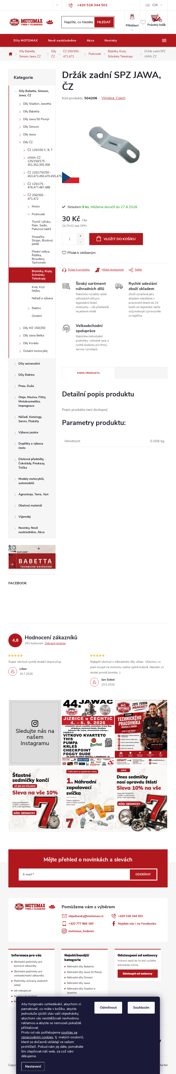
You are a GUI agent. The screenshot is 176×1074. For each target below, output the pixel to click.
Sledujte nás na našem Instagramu (35, 737)
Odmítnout (108, 1007)
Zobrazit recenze (55, 643)
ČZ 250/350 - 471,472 (36, 197)
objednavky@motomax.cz (85, 916)
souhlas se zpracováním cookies (49, 1035)
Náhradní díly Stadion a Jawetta (81, 990)
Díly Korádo (31, 343)
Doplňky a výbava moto (30, 446)
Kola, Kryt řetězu (38, 289)
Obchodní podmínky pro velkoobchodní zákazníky (29, 973)
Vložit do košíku (120, 239)
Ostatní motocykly (35, 351)
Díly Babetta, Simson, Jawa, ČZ (34, 93)
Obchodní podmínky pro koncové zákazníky (28, 963)
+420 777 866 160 (80, 924)
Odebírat (143, 874)
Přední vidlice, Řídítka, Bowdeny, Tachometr (41, 257)
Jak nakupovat (22, 990)
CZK (155, 5)
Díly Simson (31, 127)
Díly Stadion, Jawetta (37, 104)
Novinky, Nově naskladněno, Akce (31, 530)
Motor (36, 206)
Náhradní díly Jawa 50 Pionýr (84, 972)
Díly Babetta (31, 111)
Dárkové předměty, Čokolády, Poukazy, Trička (31, 463)
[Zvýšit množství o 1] (80, 236)
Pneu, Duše (26, 386)
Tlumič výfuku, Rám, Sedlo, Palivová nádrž (41, 225)
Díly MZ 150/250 (34, 328)
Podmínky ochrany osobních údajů (31, 983)
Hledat (104, 22)
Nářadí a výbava (42, 298)
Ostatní (37, 316)
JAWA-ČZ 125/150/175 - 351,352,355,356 (38, 161)
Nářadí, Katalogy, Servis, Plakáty (30, 419)
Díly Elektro (26, 375)
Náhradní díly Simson (80, 977)
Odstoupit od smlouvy (137, 973)
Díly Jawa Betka (33, 335)
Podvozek (38, 214)
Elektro (36, 308)
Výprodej (24, 517)
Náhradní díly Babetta (80, 966)
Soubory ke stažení (25, 996)
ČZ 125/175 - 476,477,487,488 (38, 186)
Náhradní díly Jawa (78, 983)
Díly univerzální (29, 364)
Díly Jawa (29, 134)
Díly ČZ (28, 142)
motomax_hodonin (81, 931)
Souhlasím (141, 1007)
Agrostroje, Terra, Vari (33, 494)
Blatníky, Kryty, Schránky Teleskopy (42, 275)
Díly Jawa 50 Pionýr (36, 119)
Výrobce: (113, 98)
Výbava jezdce (28, 432)
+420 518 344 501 (130, 916)
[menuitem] (25, 40)
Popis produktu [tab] (88, 373)
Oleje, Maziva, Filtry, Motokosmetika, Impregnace (32, 401)
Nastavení (33, 1066)
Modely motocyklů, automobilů (31, 481)
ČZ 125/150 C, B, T (40, 150)
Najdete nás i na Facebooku (137, 924)
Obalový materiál (30, 505)
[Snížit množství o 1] (80, 242)
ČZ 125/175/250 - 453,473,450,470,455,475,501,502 (41, 174)
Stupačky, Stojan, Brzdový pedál (42, 240)
